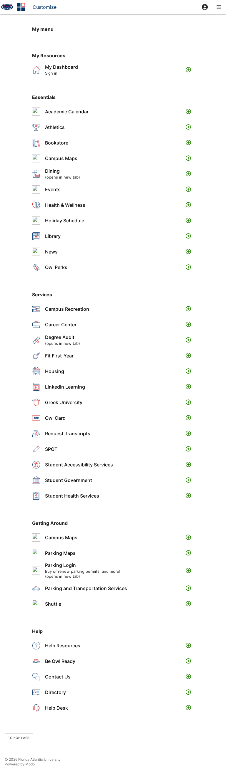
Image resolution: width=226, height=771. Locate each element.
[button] (205, 7)
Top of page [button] (19, 738)
